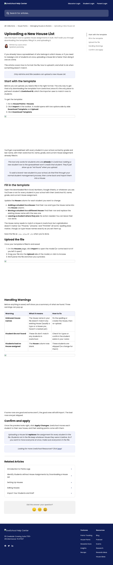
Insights (83, 548)
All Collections (9, 26)
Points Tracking (86, 535)
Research (99, 548)
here (59, 448)
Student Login (88, 3)
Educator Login (74, 3)
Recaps (83, 552)
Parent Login (102, 3)
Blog (97, 535)
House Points (23, 26)
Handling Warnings (96, 46)
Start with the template (98, 34)
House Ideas (100, 557)
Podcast (99, 540)
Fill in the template (96, 38)
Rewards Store (86, 544)
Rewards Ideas (101, 552)
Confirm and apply (96, 50)
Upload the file (94, 42)
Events (98, 544)
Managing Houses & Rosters (41, 26)
